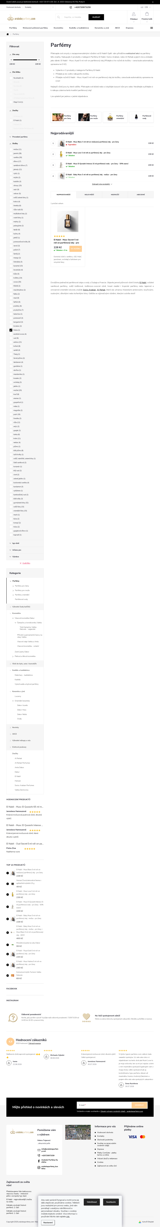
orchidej (17, 382)
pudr (17, 414)
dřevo (17, 161)
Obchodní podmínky (105, 1140)
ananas (17, 398)
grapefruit (18, 402)
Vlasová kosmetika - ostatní (28, 646)
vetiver (17, 193)
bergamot (18, 322)
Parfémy (15, 581)
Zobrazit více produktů (101, 184)
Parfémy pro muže (22, 590)
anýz (16, 426)
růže (17, 422)
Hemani (17, 124)
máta (16, 406)
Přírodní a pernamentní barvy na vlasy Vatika (29, 636)
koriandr (18, 467)
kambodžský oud (21, 495)
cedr (16, 189)
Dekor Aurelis (22, 705)
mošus (17, 149)
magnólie (18, 410)
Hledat (96, 17)
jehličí (16, 238)
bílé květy (18, 499)
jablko (17, 386)
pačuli (17, 250)
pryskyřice (18, 310)
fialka (16, 294)
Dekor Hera (21, 710)
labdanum (18, 362)
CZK (146, 7)
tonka (16, 434)
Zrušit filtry (26, 563)
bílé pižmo (18, 450)
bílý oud (17, 471)
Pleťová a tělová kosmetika (25, 656)
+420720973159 (47, 1155)
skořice (17, 370)
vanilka (18, 157)
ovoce (17, 282)
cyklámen (18, 491)
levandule (18, 270)
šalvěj (17, 254)
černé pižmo (19, 358)
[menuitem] (13, 28)
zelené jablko (19, 479)
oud (16, 338)
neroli (16, 246)
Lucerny (18, 696)
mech (16, 515)
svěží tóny (19, 507)
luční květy (18, 454)
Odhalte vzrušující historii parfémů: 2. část (16, 1206)
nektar (17, 442)
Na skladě (18, 78)
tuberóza (18, 314)
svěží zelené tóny (21, 197)
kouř (16, 394)
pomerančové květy (22, 242)
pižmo (17, 446)
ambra (17, 342)
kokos (17, 202)
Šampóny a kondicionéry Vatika (29, 622)
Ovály (19, 719)
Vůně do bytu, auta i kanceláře (24, 663)
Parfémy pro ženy (22, 586)
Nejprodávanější (63, 195)
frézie (17, 330)
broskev (17, 326)
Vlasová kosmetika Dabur (24, 618)
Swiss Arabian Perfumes (23, 128)
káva (16, 519)
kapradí (17, 535)
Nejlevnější (89, 195)
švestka (17, 418)
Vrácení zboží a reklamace (107, 1158)
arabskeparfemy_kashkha (49, 1167)
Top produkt (19, 94)
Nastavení (48, 1222)
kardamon (18, 487)
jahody (17, 169)
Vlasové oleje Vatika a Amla (27, 641)
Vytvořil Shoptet (148, 1222)
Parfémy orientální (22, 595)
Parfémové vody (21, 599)
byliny (17, 234)
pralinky (17, 306)
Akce (16, 82)
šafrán (17, 302)
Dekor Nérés (22, 714)
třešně (17, 286)
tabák (17, 230)
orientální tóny (20, 511)
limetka (17, 206)
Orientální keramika (22, 701)
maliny (17, 222)
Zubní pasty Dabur (22, 652)
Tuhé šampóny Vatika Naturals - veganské (28, 628)
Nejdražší (115, 195)
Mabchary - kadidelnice (24, 675)
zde (68, 1216)
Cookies (100, 1162)
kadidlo (17, 181)
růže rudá (18, 210)
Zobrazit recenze (34, 1043)
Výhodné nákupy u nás (21, 740)
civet (16, 475)
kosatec (17, 378)
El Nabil (17, 120)
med (16, 298)
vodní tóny (18, 218)
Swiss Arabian (89, 289)
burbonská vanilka (21, 483)
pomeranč (18, 318)
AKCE (14, 734)
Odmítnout (92, 1202)
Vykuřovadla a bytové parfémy (26, 684)
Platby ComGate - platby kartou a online (106, 1154)
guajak (17, 430)
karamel (18, 266)
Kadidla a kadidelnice (21, 670)
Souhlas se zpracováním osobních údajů (106, 1144)
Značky (15, 753)
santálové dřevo (20, 165)
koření (17, 346)
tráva (16, 527)
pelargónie (18, 226)
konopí (17, 523)
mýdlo (17, 177)
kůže (16, 274)
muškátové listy (20, 214)
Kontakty (28, 7)
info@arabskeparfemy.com (49, 1150)
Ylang (17, 354)
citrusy (17, 185)
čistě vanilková (20, 462)
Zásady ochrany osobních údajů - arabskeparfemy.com (121, 1111)
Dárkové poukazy (19, 747)
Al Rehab (18, 116)
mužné (17, 390)
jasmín (17, 153)
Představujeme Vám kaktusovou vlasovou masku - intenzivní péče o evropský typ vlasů (18, 1193)
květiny (18, 278)
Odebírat (139, 1105)
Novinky (15, 727)
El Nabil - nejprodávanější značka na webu (19, 1200)
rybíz (16, 173)
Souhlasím (111, 1202)
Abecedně (141, 195)
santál (17, 350)
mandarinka (19, 374)
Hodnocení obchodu (13, 7)
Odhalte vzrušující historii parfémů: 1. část (16, 1212)
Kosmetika (16, 613)
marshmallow (19, 290)
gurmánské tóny (21, 503)
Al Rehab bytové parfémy (24, 98)
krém (17, 438)
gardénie (18, 366)
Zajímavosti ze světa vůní (107, 1166)
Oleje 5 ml (18, 102)
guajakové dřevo (21, 531)
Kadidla (17, 679)
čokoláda (18, 262)
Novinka (17, 86)
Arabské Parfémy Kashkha (49, 1161)
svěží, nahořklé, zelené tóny (24, 458)
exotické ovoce (20, 334)
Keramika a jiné (18, 691)
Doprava (100, 1149)
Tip (16, 90)
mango (17, 258)
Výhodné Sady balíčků (21, 607)
